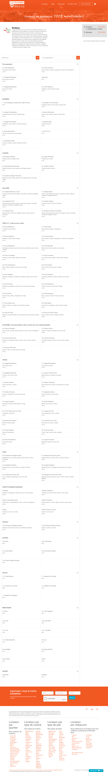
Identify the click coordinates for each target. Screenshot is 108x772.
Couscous (51, 742)
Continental (28, 742)
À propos (15, 770)
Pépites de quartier (38, 738)
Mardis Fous (52, 752)
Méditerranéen (39, 734)
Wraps (60, 756)
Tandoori (61, 752)
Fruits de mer (29, 752)
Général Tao (52, 748)
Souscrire (72, 697)
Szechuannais (39, 755)
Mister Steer (89, 740)
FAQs (61, 770)
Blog (52, 4)
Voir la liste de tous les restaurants (77, 753)
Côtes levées (52, 741)
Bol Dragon (51, 733)
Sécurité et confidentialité (53, 770)
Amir (73, 736)
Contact (30, 770)
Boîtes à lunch (52, 731)
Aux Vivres (74, 738)
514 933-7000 (72, 4)
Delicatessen (29, 745)
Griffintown (12, 737)
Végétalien (38, 764)
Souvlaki (61, 747)
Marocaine (38, 733)
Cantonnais (28, 737)
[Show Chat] (99, 771)
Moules (50, 753)
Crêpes (50, 744)
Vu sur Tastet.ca (38, 757)
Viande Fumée (62, 755)
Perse (37, 741)
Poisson (61, 733)
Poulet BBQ (62, 737)
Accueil (10, 770)
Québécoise (39, 745)
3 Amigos (74, 735)
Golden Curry (75, 746)
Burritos (51, 737)
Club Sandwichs (53, 739)
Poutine (61, 739)
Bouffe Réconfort (28, 735)
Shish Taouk (62, 745)
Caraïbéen (28, 739)
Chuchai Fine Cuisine (77, 741)
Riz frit (60, 741)
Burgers (51, 736)
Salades (61, 742)
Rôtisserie (38, 747)
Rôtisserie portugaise (38, 749)
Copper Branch (75, 743)
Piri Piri (87, 741)
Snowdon (12, 758)
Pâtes (50, 756)
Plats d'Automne (38, 743)
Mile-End (12, 744)
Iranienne (28, 758)
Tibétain (38, 763)
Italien (27, 760)
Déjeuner (51, 745)
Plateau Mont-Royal (15, 750)
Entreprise (61, 4)
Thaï (37, 760)
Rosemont (12, 756)
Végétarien (38, 766)
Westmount (13, 766)
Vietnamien (39, 768)
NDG (11, 745)
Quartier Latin (13, 755)
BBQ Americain (29, 731)
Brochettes (51, 734)
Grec (27, 753)
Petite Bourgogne (14, 748)
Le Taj (87, 736)
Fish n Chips (52, 747)
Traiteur (38, 761)
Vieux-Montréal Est (15, 761)
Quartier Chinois (14, 753)
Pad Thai (51, 755)
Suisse (37, 753)
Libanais (38, 731)
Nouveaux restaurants (62, 759)
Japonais (28, 761)
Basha (73, 740)
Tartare (61, 753)
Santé (37, 752)
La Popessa (89, 735)
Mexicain (38, 736)
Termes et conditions (43, 770)
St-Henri (12, 759)
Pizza (60, 731)
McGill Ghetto (13, 742)
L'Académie (75, 749)
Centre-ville (13, 736)
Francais (28, 750)
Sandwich (61, 744)
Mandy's (88, 738)
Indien (27, 755)
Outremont (12, 747)
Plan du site (35, 770)
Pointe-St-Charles (14, 752)
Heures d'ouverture (21, 770)
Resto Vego (89, 743)
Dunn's (73, 744)
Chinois (27, 741)
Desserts (28, 747)
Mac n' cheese (52, 750)
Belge (27, 733)
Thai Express (89, 746)
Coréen (27, 744)
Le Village (12, 740)
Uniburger (88, 748)
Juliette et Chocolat (76, 748)
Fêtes (27, 748)
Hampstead (13, 739)
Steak (60, 748)
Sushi (60, 750)
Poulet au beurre (61, 735)
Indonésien (28, 756)
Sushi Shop (89, 744)
